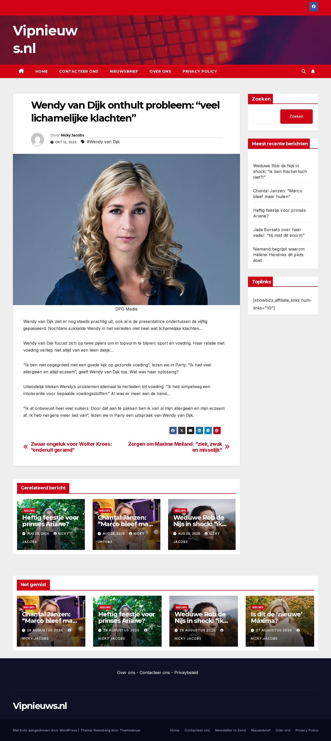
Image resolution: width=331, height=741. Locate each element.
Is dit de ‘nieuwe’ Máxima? (276, 617)
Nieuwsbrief (124, 71)
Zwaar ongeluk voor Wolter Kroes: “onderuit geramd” (71, 447)
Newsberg (102, 730)
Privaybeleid (186, 672)
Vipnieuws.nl (40, 705)
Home (41, 71)
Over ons (160, 71)
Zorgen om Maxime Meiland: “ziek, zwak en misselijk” (175, 447)
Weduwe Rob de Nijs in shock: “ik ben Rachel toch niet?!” (280, 171)
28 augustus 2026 (45, 630)
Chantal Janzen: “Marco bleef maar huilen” (126, 524)
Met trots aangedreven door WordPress (45, 730)
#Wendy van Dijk (103, 141)
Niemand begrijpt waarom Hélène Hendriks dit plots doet (279, 254)
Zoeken (261, 99)
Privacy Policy (200, 71)
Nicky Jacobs (72, 135)
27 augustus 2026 (274, 630)
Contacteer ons (79, 71)
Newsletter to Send (230, 730)
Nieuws (29, 510)
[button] (304, 71)
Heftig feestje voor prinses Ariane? (50, 521)
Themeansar (130, 730)
